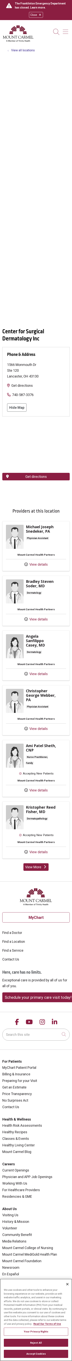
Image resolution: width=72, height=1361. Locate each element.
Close (33, 14)
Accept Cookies (36, 1353)
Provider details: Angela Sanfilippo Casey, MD (36, 655)
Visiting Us (10, 1215)
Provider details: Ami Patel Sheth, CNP (36, 768)
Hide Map (16, 407)
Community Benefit (17, 1235)
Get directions (22, 385)
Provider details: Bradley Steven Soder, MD (36, 601)
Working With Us (14, 1183)
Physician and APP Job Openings (27, 1177)
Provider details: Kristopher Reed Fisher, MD (36, 830)
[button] (66, 30)
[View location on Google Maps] (36, 444)
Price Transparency (17, 1094)
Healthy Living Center (18, 1145)
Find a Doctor (12, 933)
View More (37, 868)
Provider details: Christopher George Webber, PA (36, 710)
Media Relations (14, 1241)
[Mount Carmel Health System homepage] (18, 41)
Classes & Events (15, 1139)
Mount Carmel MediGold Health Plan (29, 1254)
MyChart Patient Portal (19, 1068)
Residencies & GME (17, 1196)
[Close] (67, 1284)
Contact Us (10, 959)
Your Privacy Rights (36, 1331)
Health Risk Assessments (22, 1125)
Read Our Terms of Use (47, 1323)
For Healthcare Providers (21, 1190)
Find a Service (12, 950)
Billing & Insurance (16, 1074)
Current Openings (15, 1170)
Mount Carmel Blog (16, 1152)
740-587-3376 (23, 395)
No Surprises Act (15, 1100)
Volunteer (9, 1228)
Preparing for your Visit (19, 1081)
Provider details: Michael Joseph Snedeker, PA (36, 546)
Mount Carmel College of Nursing (27, 1248)
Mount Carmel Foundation (21, 1261)
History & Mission (15, 1222)
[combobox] (36, 1035)
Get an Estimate (14, 1087)
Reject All (36, 1342)
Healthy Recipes (14, 1132)
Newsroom (10, 1267)
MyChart (36, 917)
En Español (10, 1274)
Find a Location (13, 941)
